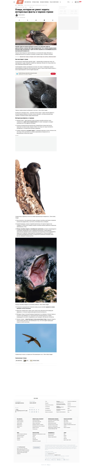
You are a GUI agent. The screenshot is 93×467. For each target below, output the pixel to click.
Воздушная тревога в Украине (38, 424)
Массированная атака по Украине (39, 426)
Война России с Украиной (38, 418)
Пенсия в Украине (67, 427)
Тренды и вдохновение (52, 436)
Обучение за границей (37, 441)
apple (53, 460)
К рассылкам (36, 447)
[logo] (20, 2)
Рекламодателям (48, 410)
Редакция (46, 403)
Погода (18, 427)
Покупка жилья (51, 435)
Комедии (18, 438)
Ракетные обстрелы (36, 420)
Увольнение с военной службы (53, 420)
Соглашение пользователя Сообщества (60, 410)
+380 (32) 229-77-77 (51, 453)
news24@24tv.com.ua (19, 403)
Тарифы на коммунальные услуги (70, 424)
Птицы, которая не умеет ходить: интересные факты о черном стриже (35, 5)
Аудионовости (19, 426)
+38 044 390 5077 (32, 403)
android (48, 460)
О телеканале (47, 406)
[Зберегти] (53, 20)
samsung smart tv (66, 460)
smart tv (60, 460)
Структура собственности (72, 406)
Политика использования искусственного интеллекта (61, 404)
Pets (16, 5)
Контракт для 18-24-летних (53, 424)
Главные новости (20, 420)
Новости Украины (20, 421)
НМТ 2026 (34, 438)
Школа (34, 436)
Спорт (65, 432)
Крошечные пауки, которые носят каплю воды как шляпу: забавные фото (38, 56)
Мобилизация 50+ (51, 421)
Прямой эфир (19, 423)
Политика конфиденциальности (60, 401)
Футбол (65, 435)
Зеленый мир (22, 17)
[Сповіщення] (72, 2)
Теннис (65, 436)
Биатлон (65, 438)
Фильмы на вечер (20, 436)
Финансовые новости (67, 423)
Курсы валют (66, 421)
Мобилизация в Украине (53, 418)
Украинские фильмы (20, 435)
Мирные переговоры (36, 423)
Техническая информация (72, 401)
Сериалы (18, 439)
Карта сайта (70, 410)
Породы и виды (20, 5)
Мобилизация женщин (52, 423)
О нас (46, 401)
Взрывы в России (36, 427)
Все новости (19, 418)
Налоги (65, 426)
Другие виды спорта (67, 439)
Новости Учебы (36, 432)
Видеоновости (19, 424)
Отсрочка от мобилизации (53, 426)
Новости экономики (68, 418)
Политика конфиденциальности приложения (60, 407)
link (30, 410)
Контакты (69, 403)
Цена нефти (66, 420)
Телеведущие (47, 408)
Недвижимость (51, 432)
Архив (69, 408)
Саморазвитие (35, 439)
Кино (18, 432)
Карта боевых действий (37, 421)
